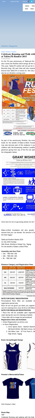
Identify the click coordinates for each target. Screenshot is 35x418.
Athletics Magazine (9, 46)
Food (26, 9)
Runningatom (6, 58)
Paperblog (10, 7)
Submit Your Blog (15, 1)
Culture (27, 6)
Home (3, 1)
